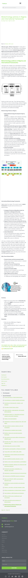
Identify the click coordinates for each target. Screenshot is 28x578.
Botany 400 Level (9, 43)
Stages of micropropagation (10, 418)
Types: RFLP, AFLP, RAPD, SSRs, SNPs (12, 451)
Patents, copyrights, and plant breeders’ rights (14, 487)
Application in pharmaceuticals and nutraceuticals (15, 473)
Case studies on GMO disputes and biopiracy (14, 493)
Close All (8, 510)
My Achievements (5, 379)
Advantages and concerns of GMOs (12, 446)
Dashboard (3, 375)
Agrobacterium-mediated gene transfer (13, 430)
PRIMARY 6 (3, 385)
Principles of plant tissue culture (11, 407)
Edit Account (4, 381)
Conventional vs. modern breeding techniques (14, 400)
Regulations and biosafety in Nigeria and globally (15, 448)
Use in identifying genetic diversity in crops (13, 458)
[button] (20, 3)
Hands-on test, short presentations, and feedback (15, 461)
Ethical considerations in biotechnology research (15, 490)
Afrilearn (12, 520)
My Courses (4, 377)
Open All (3, 510)
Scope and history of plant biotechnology (13, 397)
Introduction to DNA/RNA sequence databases (14, 476)
